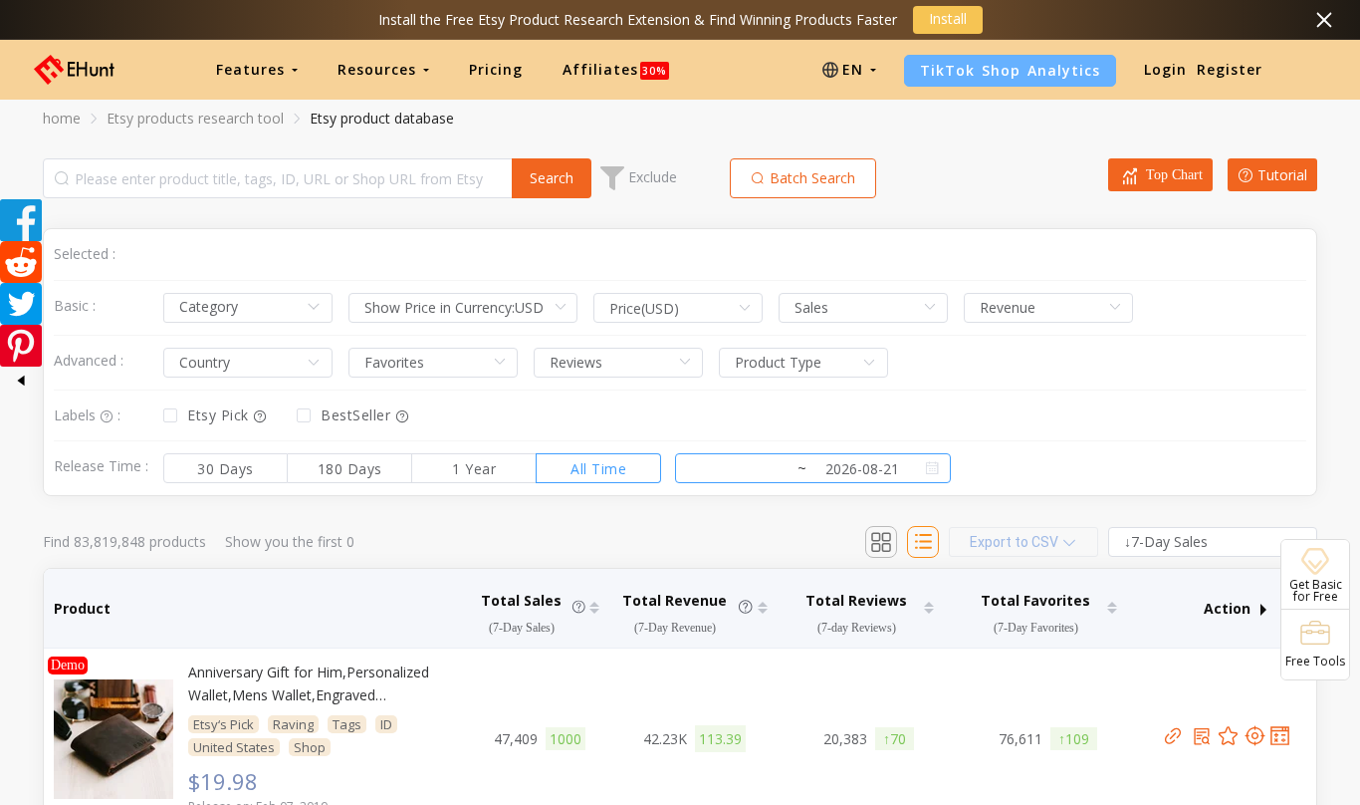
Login (1165, 69)
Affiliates (615, 69)
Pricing (496, 69)
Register (1229, 69)
